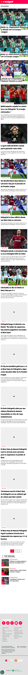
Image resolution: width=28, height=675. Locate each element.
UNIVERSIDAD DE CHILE (18, 630)
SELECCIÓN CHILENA (17, 627)
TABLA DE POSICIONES (18, 636)
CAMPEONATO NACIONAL (18, 633)
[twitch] (20, 623)
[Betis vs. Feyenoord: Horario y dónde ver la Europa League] (14, 19)
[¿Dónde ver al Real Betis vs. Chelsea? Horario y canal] (14, 70)
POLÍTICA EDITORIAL (5, 635)
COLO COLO (16, 629)
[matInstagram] (8, 623)
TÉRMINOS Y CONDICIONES (7, 630)
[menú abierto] (1, 2)
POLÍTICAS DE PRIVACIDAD (7, 633)
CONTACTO (4, 638)
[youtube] (16, 623)
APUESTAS (16, 638)
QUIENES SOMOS (5, 627)
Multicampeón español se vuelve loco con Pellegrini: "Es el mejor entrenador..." (13, 109)
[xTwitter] (12, 623)
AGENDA (3, 632)
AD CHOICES (4, 639)
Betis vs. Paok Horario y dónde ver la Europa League (14, 55)
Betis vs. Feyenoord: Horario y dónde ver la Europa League (13, 29)
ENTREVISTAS (4, 641)
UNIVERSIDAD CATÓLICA (18, 632)
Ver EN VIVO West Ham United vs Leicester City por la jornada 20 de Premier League (13, 184)
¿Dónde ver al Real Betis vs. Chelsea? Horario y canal (13, 80)
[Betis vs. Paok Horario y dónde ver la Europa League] (14, 46)
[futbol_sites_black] (21, 647)
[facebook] (3, 623)
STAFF (3, 629)
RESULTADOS (16, 635)
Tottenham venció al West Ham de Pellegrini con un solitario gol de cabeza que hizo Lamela (13, 494)
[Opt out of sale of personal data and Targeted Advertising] (2, 672)
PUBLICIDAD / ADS (5, 636)
